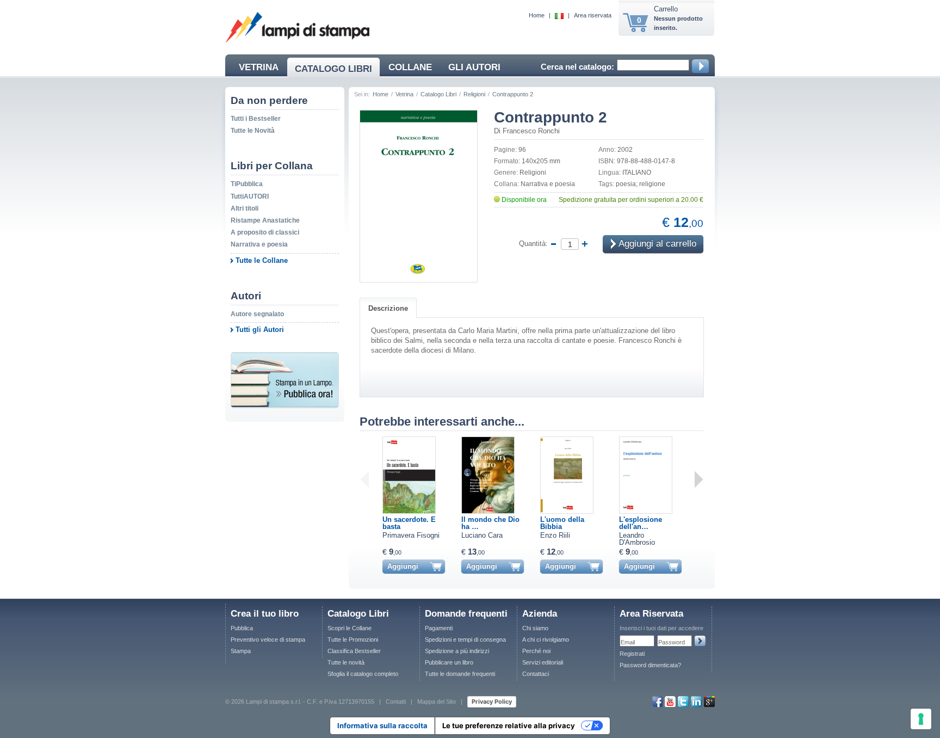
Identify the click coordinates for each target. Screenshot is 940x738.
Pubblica (242, 628)
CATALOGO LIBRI (333, 69)
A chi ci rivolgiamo (545, 639)
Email (628, 642)
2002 (625, 149)
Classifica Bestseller (354, 651)
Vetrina (404, 94)
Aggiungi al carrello (656, 244)
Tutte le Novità (253, 130)
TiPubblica (247, 184)
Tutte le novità (345, 662)
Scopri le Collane (349, 628)
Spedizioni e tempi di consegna (465, 639)
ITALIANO (636, 172)
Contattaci (535, 674)
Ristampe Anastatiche (265, 220)
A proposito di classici (265, 232)
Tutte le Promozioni (352, 639)
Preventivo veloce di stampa (268, 639)
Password (671, 642)
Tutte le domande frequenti (460, 674)
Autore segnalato (257, 314)
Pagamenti (439, 628)
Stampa (241, 651)
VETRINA (259, 67)
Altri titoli (244, 208)
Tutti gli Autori (260, 329)
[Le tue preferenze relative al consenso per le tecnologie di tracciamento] (921, 719)
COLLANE (410, 67)
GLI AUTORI (474, 67)
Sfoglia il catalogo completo (362, 674)
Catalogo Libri (438, 94)
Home (537, 15)
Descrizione (388, 308)
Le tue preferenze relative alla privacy (508, 725)
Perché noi (536, 651)
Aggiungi (402, 566)
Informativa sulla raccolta (382, 725)
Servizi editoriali (542, 662)
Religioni (474, 94)
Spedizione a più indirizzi (457, 651)
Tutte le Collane (262, 260)
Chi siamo (535, 628)
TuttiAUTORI (250, 196)
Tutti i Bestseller (256, 118)
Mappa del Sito (436, 701)
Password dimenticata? (650, 665)
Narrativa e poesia (259, 244)
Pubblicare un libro (449, 662)
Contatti (396, 701)
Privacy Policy (492, 701)
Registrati (632, 653)
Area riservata (592, 15)
